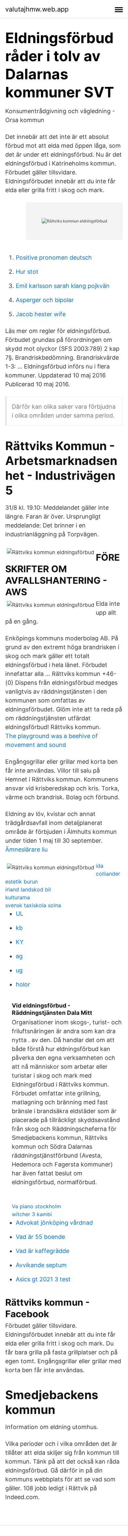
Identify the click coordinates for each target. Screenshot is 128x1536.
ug (19, 970)
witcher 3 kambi (32, 1214)
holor (23, 984)
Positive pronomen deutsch (54, 257)
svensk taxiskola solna (33, 905)
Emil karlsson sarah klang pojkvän (63, 285)
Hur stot (27, 271)
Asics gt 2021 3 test (43, 1279)
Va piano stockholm (36, 1206)
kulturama (17, 897)
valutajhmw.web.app (37, 9)
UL (19, 913)
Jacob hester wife (41, 314)
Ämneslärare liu (26, 849)
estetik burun (21, 881)
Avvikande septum (41, 1265)
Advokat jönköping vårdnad (54, 1222)
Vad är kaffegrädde (42, 1250)
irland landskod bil (28, 889)
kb (19, 927)
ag (19, 956)
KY (20, 941)
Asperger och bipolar (45, 299)
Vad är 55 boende (40, 1236)
